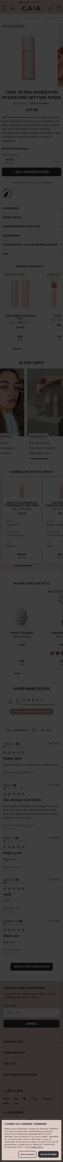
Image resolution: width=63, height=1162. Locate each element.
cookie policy (36, 1147)
